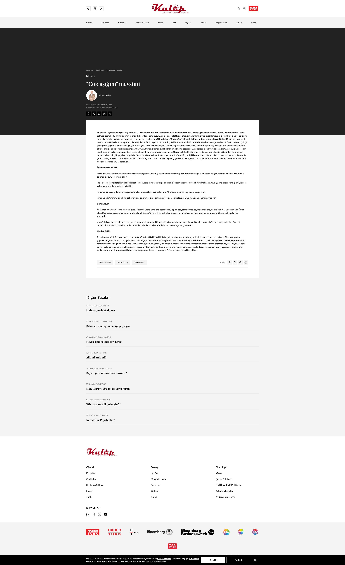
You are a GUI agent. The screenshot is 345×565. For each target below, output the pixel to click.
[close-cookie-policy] (255, 560)
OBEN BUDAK (105, 262)
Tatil (174, 22)
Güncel (89, 22)
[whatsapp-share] (99, 113)
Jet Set (203, 22)
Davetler (105, 22)
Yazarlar (155, 485)
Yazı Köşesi (100, 70)
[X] (99, 514)
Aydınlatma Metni (225, 496)
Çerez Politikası (224, 479)
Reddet (238, 560)
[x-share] (94, 113)
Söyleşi (188, 22)
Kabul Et (213, 560)
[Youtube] (105, 514)
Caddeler (122, 22)
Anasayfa (89, 70)
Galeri (239, 22)
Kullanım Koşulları (225, 490)
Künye (219, 473)
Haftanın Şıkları (142, 22)
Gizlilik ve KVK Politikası (228, 485)
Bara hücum (123, 262)
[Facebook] (93, 514)
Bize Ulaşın (221, 467)
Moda (160, 22)
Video (253, 22)
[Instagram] (87, 514)
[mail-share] (104, 113)
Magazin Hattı (221, 22)
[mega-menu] (244, 8)
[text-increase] (110, 113)
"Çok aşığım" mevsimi (114, 70)
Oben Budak (139, 262)
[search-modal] (238, 8)
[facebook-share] (88, 113)
